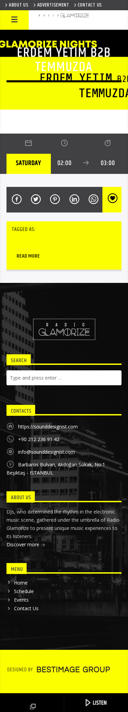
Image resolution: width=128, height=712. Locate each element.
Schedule (24, 591)
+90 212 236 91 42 (38, 439)
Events (21, 600)
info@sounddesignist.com (46, 452)
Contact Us (26, 608)
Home (21, 582)
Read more (28, 256)
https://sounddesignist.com (48, 426)
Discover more (23, 544)
